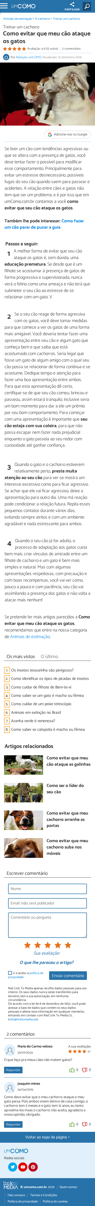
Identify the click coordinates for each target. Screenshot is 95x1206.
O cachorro (43, 19)
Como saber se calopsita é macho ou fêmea (48, 729)
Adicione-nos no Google (70, 134)
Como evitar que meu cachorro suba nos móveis (67, 847)
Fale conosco (16, 1195)
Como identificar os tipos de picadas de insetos (50, 678)
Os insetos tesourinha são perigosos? (42, 670)
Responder (13, 1070)
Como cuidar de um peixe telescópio (41, 704)
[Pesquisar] (88, 6)
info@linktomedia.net (23, 1019)
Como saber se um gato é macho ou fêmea (47, 695)
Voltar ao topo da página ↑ (47, 1137)
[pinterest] (32, 1167)
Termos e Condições (43, 1195)
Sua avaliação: (46, 953)
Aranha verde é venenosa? (33, 721)
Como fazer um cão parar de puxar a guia (44, 224)
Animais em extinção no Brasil (36, 712)
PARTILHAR (72, 9)
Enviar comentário (68, 976)
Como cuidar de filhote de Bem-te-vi (41, 687)
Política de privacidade (23, 1201)
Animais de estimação (17, 19)
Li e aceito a (25, 975)
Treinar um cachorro (66, 19)
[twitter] (12, 1167)
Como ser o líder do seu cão (65, 789)
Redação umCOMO (28, 57)
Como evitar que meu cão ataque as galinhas (68, 761)
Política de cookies (55, 1201)
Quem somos (68, 1187)
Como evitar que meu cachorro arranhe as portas (67, 819)
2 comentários (71, 49)
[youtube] (22, 1167)
